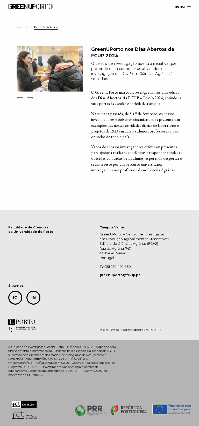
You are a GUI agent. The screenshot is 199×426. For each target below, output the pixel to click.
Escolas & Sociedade (46, 27)
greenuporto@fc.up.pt (120, 275)
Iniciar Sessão (109, 330)
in (33, 297)
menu (179, 7)
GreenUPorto (30, 6)
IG (15, 297)
